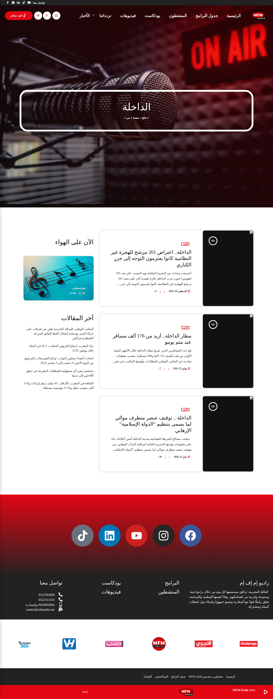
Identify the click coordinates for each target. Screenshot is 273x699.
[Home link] (258, 15)
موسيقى (79, 288)
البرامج (172, 583)
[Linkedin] (110, 536)
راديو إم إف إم (254, 583)
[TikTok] (24, 2)
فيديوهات (111, 592)
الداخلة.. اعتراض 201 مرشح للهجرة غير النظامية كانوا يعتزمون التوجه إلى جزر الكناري (151, 259)
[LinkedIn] (18, 2)
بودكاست (111, 583)
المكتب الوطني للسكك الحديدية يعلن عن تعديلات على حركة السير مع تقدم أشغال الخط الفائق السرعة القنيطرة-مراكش (60, 333)
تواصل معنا (51, 583)
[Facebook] (8, 2)
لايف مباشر (18, 15)
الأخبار (185, 244)
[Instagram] (13, 2)
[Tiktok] (83, 536)
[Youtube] (136, 536)
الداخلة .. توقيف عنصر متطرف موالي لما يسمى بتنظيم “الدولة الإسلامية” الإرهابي (153, 424)
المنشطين (168, 592)
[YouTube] (29, 2)
